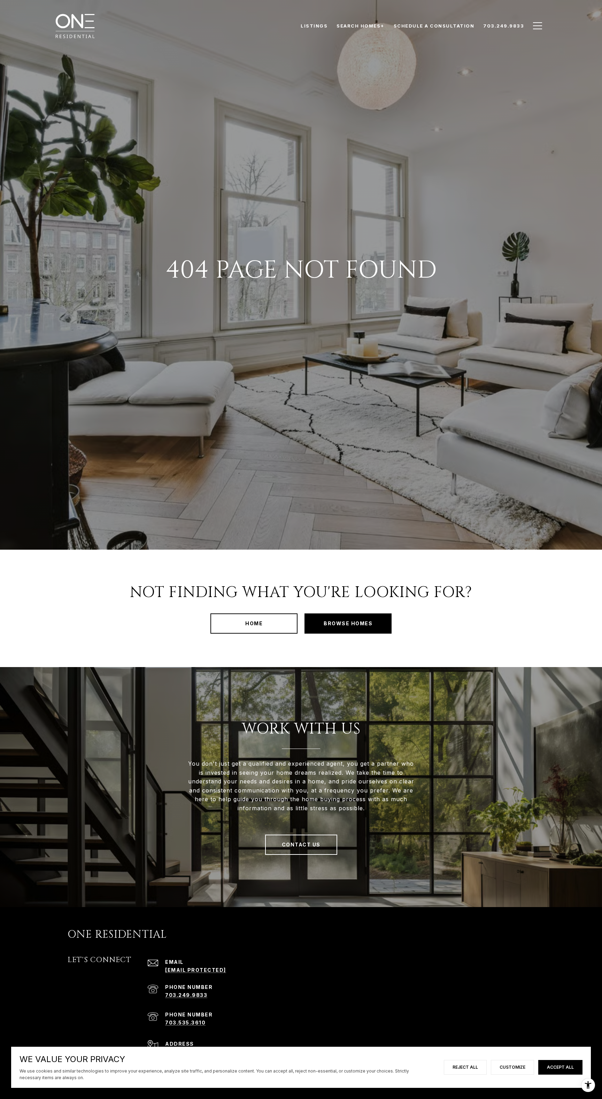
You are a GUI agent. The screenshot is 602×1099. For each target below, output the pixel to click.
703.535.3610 (185, 1023)
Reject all (465, 1067)
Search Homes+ (361, 26)
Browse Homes (348, 623)
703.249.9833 (186, 995)
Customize (512, 1067)
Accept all (560, 1067)
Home (254, 623)
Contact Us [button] (301, 845)
